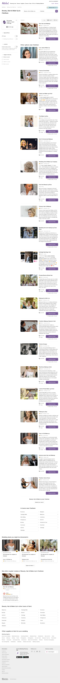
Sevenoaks (23, 525)
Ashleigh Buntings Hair (45, 252)
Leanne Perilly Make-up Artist (46, 389)
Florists (18, 637)
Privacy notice (4, 656)
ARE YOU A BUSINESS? (53, 1)
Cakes (53, 636)
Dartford (41, 519)
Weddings (4, 7)
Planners (3, 639)
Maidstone (42, 514)
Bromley (22, 522)
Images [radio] (50, 20)
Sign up (56, 3)
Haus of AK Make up (44, 433)
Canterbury (42, 517)
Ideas (30, 3)
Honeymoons (23, 639)
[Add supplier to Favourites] (36, 24)
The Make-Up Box (43, 116)
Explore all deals (29, 565)
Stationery (8, 637)
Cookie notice (4, 657)
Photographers (23, 637)
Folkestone (4, 617)
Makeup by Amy (43, 411)
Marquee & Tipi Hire (46, 637)
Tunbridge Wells (24, 514)
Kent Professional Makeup (46, 139)
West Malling (23, 517)
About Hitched (4, 666)
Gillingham (42, 511)
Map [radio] (56, 20)
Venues (18, 3)
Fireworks (41, 639)
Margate (3, 623)
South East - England (22, 7)
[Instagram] (40, 651)
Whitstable (23, 623)
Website (40, 3)
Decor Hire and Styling (6, 636)
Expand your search (39, 502)
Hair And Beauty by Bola (45, 184)
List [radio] (44, 20)
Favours (3, 637)
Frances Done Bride (44, 70)
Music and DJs (47, 636)
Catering (13, 637)
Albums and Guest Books (33, 639)
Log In (53, 3)
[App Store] (19, 657)
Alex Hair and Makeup (44, 23)
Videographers (30, 637)
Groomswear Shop (16, 639)
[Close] (16, 20)
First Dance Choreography (49, 639)
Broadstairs (42, 623)
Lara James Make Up (44, 47)
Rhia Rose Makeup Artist (45, 367)
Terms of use (4, 652)
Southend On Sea (43, 522)
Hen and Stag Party (5, 641)
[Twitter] (34, 651)
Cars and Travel (38, 637)
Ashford (22, 527)
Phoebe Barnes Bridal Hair (45, 275)
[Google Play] (26, 657)
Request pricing (52, 38)
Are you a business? (5, 664)
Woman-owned (7, 57)
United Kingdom (51, 651)
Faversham (42, 525)
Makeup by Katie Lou (44, 298)
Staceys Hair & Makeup (45, 206)
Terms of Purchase (5, 654)
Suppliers (23, 3)
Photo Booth (53, 637)
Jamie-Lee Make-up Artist (45, 93)
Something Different (24, 636)
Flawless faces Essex (44, 478)
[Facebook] (32, 651)
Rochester (23, 511)
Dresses (27, 3)
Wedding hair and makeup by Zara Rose (48, 228)
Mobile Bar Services (15, 636)
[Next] (58, 551)
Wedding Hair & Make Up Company (48, 161)
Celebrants (19, 641)
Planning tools (13, 3)
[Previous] (2, 551)
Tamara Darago (43, 344)
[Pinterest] (37, 651)
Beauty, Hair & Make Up (11, 7)
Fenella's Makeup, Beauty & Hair (47, 321)
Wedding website (5, 673)
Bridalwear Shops (33, 636)
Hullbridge (23, 530)
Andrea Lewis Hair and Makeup (47, 455)
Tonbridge (42, 527)
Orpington (23, 620)
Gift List (34, 3)
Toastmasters (13, 641)
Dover (41, 620)
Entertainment (40, 636)
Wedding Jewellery (36, 641)
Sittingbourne (23, 519)
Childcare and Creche (27, 641)
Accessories (9, 639)
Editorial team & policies (6, 668)
